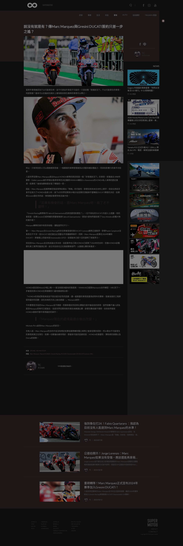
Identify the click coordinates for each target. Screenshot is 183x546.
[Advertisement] (81, 36)
